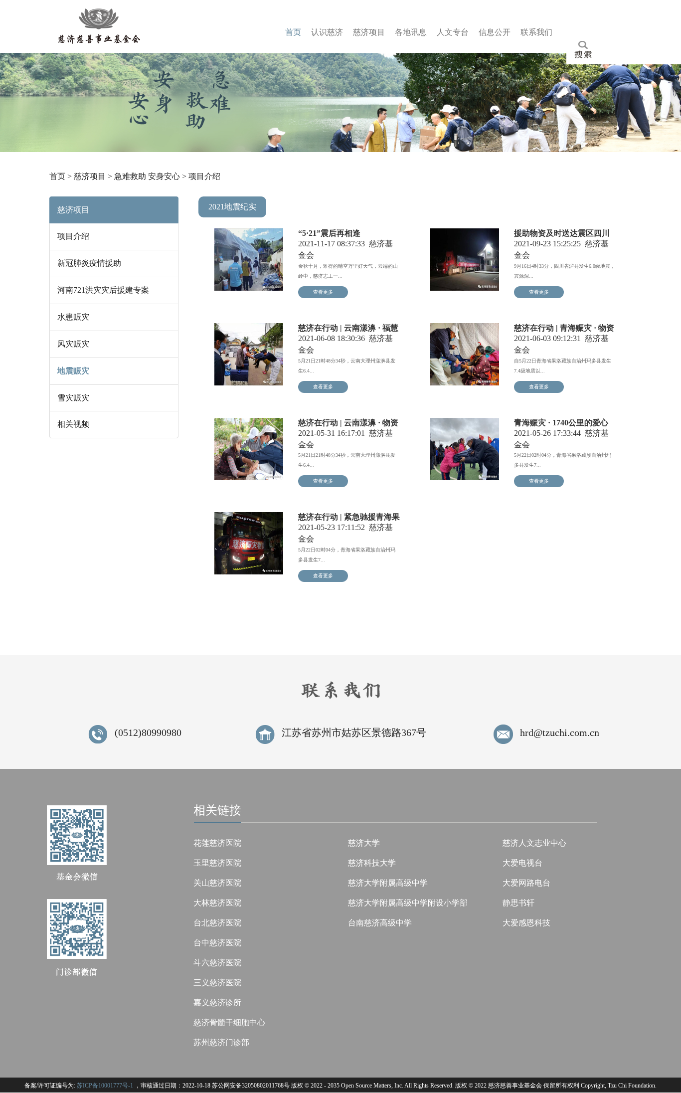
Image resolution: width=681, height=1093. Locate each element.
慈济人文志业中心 (534, 843)
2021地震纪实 (232, 206)
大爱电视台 (522, 863)
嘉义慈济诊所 (217, 1002)
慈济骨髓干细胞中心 (229, 1022)
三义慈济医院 (217, 982)
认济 (327, 32)
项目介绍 (204, 176)
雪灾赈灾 (73, 397)
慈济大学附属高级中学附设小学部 (408, 903)
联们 (536, 32)
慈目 (369, 32)
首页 (57, 176)
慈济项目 (90, 176)
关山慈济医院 (217, 883)
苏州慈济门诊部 (221, 1042)
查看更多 (323, 292)
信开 (495, 32)
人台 (453, 32)
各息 (411, 32)
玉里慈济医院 (217, 863)
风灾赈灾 (73, 344)
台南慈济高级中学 (380, 922)
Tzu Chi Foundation (631, 1085)
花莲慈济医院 (217, 843)
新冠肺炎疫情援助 (89, 263)
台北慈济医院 (217, 922)
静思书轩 (518, 903)
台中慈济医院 (217, 942)
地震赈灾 (73, 370)
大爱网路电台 (526, 883)
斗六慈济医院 (217, 962)
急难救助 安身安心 (147, 176)
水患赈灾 (73, 317)
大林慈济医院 (217, 903)
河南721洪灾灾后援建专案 (103, 290)
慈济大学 (364, 843)
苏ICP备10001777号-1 (105, 1085)
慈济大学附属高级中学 (388, 883)
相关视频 (73, 424)
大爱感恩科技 (526, 922)
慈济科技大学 (372, 863)
